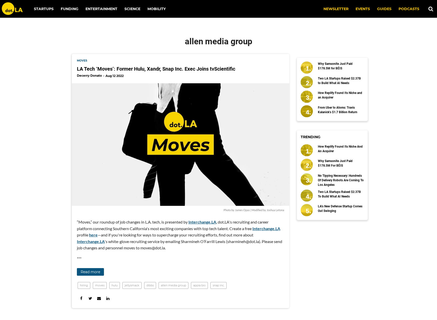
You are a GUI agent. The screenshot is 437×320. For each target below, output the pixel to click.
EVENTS (363, 9)
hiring (84, 285)
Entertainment (101, 9)
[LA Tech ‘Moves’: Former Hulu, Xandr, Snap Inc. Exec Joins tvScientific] (180, 144)
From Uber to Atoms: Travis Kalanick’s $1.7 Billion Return (337, 110)
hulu (115, 285)
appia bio (199, 285)
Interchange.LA (202, 221)
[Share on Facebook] (81, 298)
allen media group (173, 285)
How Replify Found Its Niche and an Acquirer (340, 95)
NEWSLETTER (335, 9)
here (93, 234)
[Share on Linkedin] (107, 298)
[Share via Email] (99, 298)
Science (132, 9)
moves (82, 60)
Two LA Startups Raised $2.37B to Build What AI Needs (339, 81)
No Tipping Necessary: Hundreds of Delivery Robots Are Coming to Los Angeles (341, 180)
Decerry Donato (89, 75)
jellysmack (132, 285)
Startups (44, 9)
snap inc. (218, 285)
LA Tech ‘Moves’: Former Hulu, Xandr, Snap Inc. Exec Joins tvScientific (156, 69)
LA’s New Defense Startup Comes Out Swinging (340, 209)
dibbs (150, 285)
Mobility (156, 9)
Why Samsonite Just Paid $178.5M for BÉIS (335, 66)
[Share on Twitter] (90, 298)
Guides (384, 9)
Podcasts (409, 9)
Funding (69, 9)
